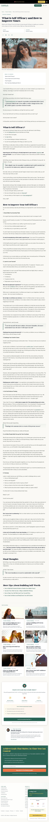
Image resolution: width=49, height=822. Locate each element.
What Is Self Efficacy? (10, 76)
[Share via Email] (12, 35)
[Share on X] (9, 35)
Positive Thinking (8, 11)
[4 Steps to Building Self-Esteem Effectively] (36, 613)
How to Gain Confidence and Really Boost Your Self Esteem (19, 595)
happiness (39, 152)
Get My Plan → (41, 1)
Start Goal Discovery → (38, 815)
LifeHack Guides (4, 787)
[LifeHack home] (5, 5)
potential (37, 409)
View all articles (13, 739)
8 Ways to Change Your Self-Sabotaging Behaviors (10, 671)
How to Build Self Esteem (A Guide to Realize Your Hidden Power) (20, 588)
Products (27, 786)
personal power (11, 101)
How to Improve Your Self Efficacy (12, 78)
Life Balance (3, 792)
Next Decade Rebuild (4, 804)
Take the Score (38, 5)
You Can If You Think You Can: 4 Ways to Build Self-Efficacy (19, 590)
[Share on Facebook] (3, 35)
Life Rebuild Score (4, 789)
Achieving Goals (4, 794)
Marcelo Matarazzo (10, 69)
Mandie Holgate (6, 31)
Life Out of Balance (4, 802)
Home (3, 11)
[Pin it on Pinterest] (6, 35)
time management (27, 195)
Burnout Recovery (4, 797)
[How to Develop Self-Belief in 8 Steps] (13, 636)
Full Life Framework (4, 791)
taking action (12, 132)
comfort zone (30, 346)
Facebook (3, 810)
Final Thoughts (8, 80)
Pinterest (12, 810)
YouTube (17, 810)
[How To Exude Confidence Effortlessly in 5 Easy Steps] (36, 636)
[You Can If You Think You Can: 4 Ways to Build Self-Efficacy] (13, 613)
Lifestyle (28, 668)
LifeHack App (27, 787)
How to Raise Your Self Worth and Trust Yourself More (17, 593)
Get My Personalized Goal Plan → (24, 719)
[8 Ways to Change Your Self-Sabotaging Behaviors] (13, 660)
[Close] (47, 2)
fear (8, 137)
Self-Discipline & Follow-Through (6, 799)
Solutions (3, 796)
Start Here (3, 786)
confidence (12, 286)
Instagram (7, 810)
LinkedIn (21, 810)
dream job (24, 193)
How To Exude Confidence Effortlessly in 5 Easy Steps (33, 647)
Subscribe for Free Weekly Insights (24, 770)
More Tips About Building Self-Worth (13, 82)
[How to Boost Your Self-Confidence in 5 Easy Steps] (36, 660)
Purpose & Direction (4, 801)
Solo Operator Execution (5, 805)
